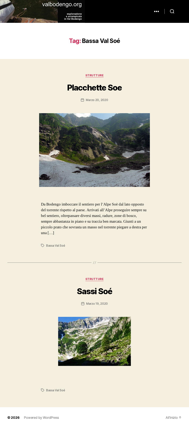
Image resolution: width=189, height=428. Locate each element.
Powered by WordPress (41, 418)
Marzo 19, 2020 (97, 303)
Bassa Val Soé (55, 245)
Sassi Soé (94, 291)
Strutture (94, 75)
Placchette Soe (94, 88)
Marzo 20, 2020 (97, 100)
